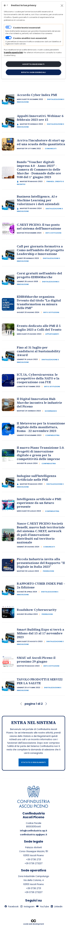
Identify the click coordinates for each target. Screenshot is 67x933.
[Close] (62, 5)
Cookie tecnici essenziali (26, 27)
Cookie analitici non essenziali (30, 38)
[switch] (8, 37)
